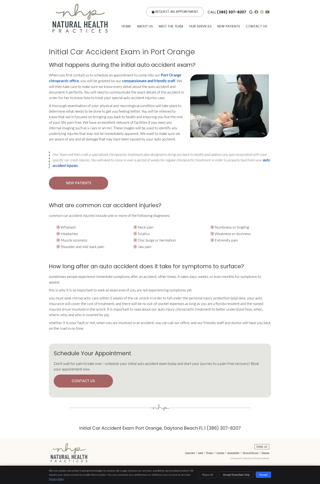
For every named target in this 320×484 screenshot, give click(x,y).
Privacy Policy (56, 478)
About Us (145, 26)
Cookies (220, 453)
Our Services (200, 26)
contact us (83, 381)
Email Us (261, 447)
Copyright (190, 453)
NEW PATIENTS (78, 183)
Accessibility (233, 453)
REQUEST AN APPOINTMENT (176, 12)
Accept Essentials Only (236, 474)
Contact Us (256, 26)
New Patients (228, 26)
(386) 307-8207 (231, 12)
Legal (200, 453)
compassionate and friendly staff (148, 81)
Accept (263, 474)
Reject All (207, 474)
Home (126, 26)
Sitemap (265, 453)
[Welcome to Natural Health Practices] (80, 31)
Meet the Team (171, 26)
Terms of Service (250, 453)
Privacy (209, 453)
